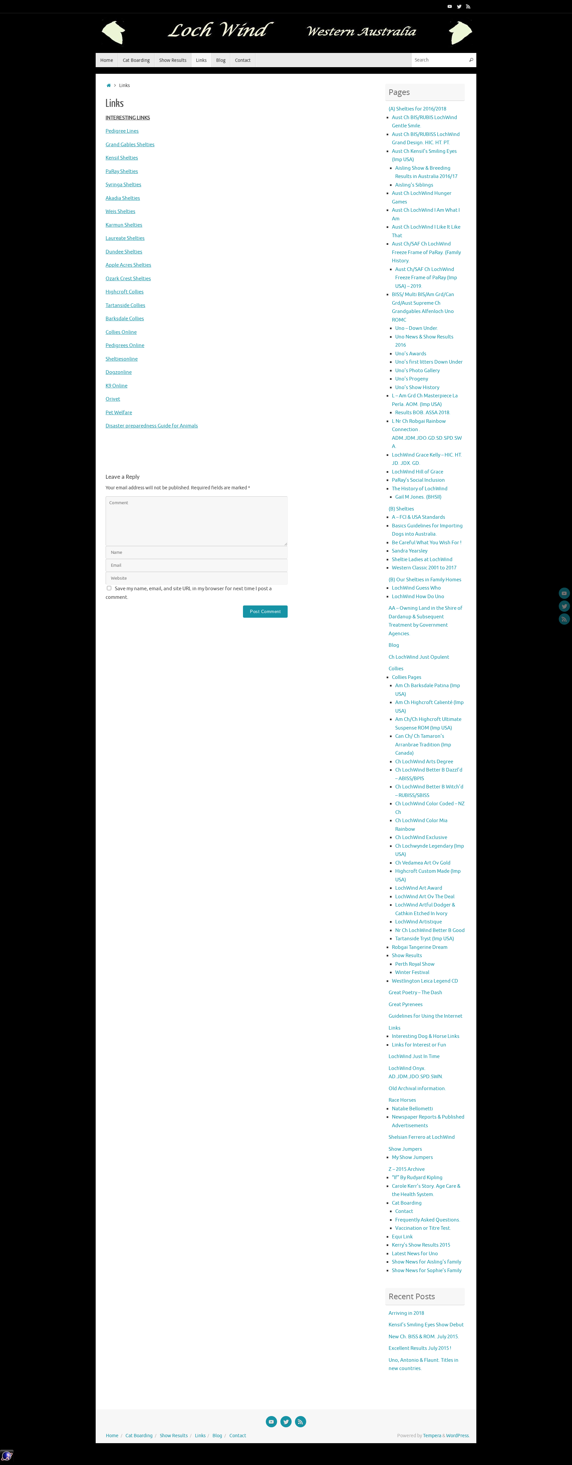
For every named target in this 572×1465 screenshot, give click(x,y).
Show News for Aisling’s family (426, 1262)
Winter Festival (412, 972)
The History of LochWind (420, 489)
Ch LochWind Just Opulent (419, 657)
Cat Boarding (407, 1203)
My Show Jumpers (412, 1157)
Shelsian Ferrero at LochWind (422, 1137)
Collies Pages (406, 677)
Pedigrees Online (125, 345)
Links (395, 1028)
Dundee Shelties (124, 252)
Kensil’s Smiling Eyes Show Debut (426, 1325)
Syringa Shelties (123, 185)
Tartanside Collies (125, 305)
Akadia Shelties (123, 198)
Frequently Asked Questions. (427, 1220)
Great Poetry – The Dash (415, 993)
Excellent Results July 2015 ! (420, 1348)
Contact (404, 1211)
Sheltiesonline (122, 359)
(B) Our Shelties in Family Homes (425, 580)
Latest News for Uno (415, 1254)
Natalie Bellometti (412, 1109)
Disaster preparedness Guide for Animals (152, 426)
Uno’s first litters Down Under (429, 362)
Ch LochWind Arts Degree (424, 762)
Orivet (113, 399)
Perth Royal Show (415, 964)
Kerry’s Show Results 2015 (421, 1245)
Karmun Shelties (124, 225)
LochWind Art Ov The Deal (424, 897)
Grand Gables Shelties (130, 145)
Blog (394, 645)
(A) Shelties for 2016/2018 (417, 109)
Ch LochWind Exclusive (421, 837)
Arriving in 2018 (406, 1313)
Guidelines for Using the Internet (425, 1016)
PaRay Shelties (122, 171)
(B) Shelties (401, 509)
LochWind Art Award (418, 888)
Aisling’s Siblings (414, 185)
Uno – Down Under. (416, 328)
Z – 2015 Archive (407, 1169)
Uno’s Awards (410, 354)
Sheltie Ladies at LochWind (422, 559)
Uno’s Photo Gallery (417, 371)
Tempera (432, 1436)
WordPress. (458, 1436)
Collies (396, 669)
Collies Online (121, 332)
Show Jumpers (405, 1149)
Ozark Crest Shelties (128, 279)
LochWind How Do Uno (418, 597)
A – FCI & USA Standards (418, 517)
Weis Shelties (120, 211)
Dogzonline (119, 372)
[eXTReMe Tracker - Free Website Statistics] (7, 1461)
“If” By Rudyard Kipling (417, 1178)
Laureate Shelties (125, 238)
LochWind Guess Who (416, 588)
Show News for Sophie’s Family (426, 1270)
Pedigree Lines (122, 131)
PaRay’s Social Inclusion (418, 480)
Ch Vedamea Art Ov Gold (423, 863)
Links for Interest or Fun (419, 1045)
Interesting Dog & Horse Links (425, 1036)
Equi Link (402, 1237)
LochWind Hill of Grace (417, 472)
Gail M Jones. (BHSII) (418, 497)
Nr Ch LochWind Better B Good (430, 930)
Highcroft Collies (125, 292)
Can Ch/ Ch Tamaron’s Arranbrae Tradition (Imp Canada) (423, 744)
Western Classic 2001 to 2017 (424, 568)
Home (112, 1436)
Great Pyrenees (406, 1004)
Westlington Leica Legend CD (425, 981)
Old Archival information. (417, 1089)
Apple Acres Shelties (128, 265)
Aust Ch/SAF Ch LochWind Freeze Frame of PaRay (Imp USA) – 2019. (426, 277)
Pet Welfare (119, 413)
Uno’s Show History (417, 387)
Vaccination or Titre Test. (423, 1228)
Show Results (407, 956)
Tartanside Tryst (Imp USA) (424, 939)
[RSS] (468, 6)
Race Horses (402, 1100)
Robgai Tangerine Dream (420, 947)
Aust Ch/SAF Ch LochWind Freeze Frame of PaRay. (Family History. (426, 252)
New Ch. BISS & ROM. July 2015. (424, 1337)
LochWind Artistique (418, 922)
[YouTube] (449, 6)
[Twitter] (459, 6)
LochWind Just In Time (414, 1056)
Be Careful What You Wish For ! (426, 543)
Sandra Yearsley (409, 551)
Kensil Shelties (122, 158)
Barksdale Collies (125, 319)
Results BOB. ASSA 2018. (423, 413)
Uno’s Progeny (411, 379)
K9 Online (116, 386)
